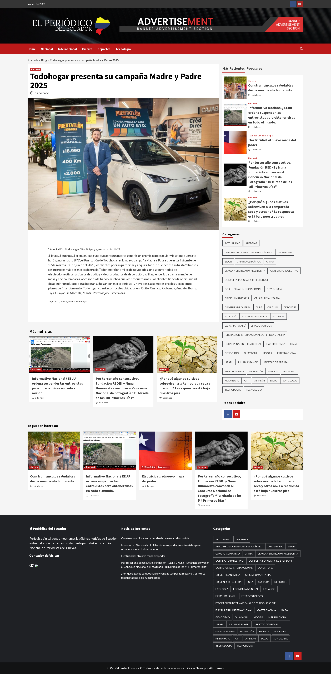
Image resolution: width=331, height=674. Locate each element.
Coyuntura (274, 289)
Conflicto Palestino (284, 270)
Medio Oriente (234, 371)
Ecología (231, 316)
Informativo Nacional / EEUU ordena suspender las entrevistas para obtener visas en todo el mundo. (160, 547)
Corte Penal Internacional (243, 289)
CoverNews (195, 668)
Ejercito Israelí (235, 325)
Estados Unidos (261, 325)
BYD (57, 301)
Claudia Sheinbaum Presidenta (245, 270)
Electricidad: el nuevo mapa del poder (143, 555)
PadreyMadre (68, 301)
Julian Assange (248, 362)
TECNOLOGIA (254, 136)
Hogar (267, 353)
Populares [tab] (254, 68)
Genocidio (232, 353)
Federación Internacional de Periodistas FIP (255, 334)
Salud (274, 380)
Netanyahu (232, 380)
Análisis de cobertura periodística (249, 252)
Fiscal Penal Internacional (243, 343)
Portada (33, 60)
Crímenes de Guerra (238, 307)
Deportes (104, 49)
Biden (228, 261)
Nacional (47, 49)
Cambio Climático (249, 261)
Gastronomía (275, 343)
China (270, 261)
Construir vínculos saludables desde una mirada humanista (155, 538)
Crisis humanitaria (267, 298)
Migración (256, 371)
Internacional (67, 49)
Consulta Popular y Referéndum (246, 279)
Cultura (87, 49)
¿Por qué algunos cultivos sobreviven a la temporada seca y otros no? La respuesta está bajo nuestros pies (163, 575)
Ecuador (278, 316)
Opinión (259, 380)
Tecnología (123, 49)
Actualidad (232, 243)
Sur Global (290, 380)
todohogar (81, 301)
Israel (229, 362)
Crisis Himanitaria (237, 298)
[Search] (301, 48)
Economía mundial (255, 316)
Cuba (259, 307)
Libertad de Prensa (275, 362)
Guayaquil (251, 353)
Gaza (293, 343)
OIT (246, 380)
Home (32, 49)
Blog (44, 60)
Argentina (285, 252)
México (273, 371)
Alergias (251, 243)
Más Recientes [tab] (233, 68)
